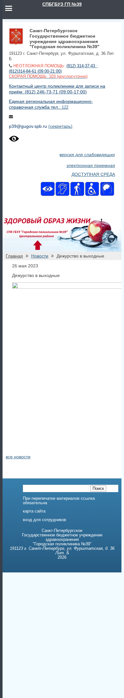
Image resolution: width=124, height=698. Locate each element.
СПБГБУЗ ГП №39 (62, 4)
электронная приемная (90, 165)
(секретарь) (60, 126)
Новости (39, 255)
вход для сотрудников (44, 520)
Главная (14, 255)
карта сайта (34, 511)
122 (65, 107)
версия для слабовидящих (87, 154)
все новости (18, 456)
